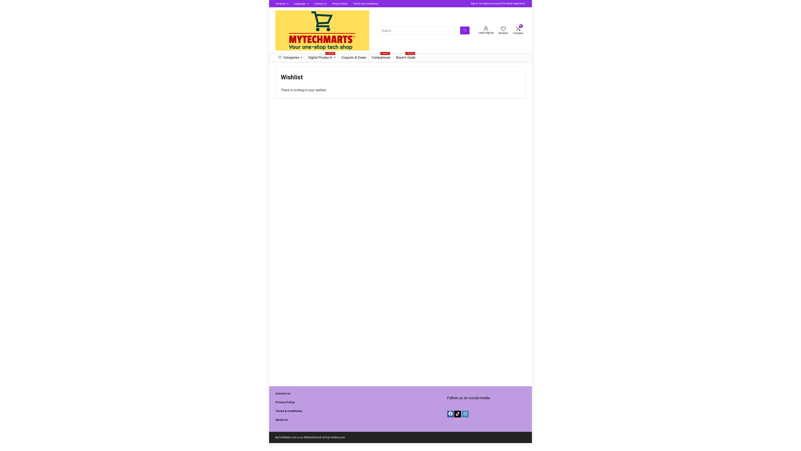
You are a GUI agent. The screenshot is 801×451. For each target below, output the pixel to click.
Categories (290, 58)
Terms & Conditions (289, 411)
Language (299, 3)
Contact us (320, 3)
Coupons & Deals (353, 58)
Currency (280, 3)
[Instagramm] (465, 414)
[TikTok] (457, 414)
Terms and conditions (365, 3)
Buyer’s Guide (406, 57)
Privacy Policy (340, 3)
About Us (282, 419)
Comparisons (381, 57)
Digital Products (321, 57)
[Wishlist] (503, 29)
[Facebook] (450, 414)
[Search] (465, 30)
